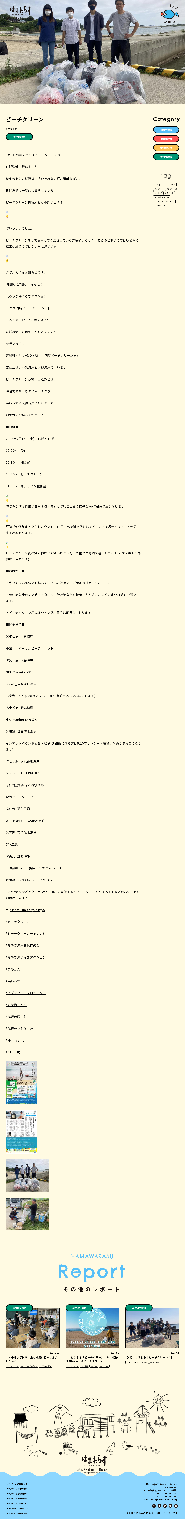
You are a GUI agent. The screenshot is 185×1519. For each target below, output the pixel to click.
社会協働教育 (166, 138)
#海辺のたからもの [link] (19, 1028)
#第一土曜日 (104, 1366)
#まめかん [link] (13, 969)
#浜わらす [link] (13, 981)
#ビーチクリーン (12, 1366)
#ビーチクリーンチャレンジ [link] (26, 933)
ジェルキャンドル (161, 197)
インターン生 (171, 189)
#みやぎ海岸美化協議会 (29, 1366)
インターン (158, 189)
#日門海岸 (94, 1366)
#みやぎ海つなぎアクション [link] (26, 957)
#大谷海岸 (84, 1366)
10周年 (157, 184)
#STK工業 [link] (13, 1052)
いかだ (172, 184)
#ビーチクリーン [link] (18, 921)
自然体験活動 (166, 129)
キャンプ (158, 193)
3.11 (165, 184)
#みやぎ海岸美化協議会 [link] (23, 945)
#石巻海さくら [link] (16, 1005)
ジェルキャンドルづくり (164, 201)
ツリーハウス (159, 205)
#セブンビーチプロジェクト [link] (26, 993)
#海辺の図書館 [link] (16, 1016)
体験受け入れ (166, 147)
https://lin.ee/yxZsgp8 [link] (27, 910)
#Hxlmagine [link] (15, 1040)
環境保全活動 (19, 136)
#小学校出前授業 (45, 1366)
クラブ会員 (169, 193)
